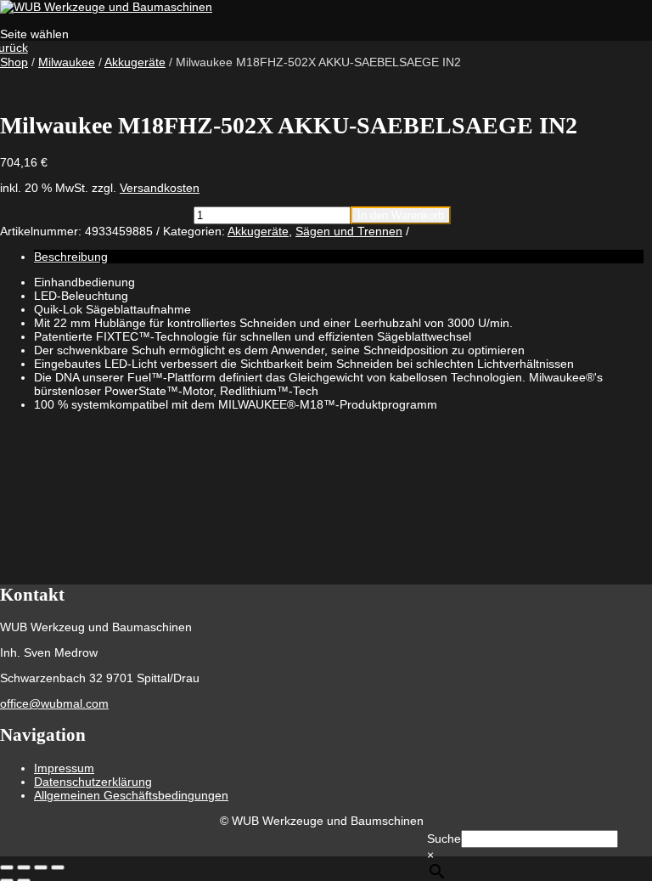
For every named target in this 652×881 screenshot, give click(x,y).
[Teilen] (41, 867)
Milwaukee (66, 62)
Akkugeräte (135, 62)
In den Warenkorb (400, 215)
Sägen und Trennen (348, 231)
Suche (444, 838)
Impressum (64, 768)
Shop (14, 62)
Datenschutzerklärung (93, 781)
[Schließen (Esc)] (58, 867)
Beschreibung (71, 256)
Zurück (14, 47)
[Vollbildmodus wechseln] (24, 867)
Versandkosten (160, 188)
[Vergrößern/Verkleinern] (7, 867)
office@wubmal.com (54, 703)
